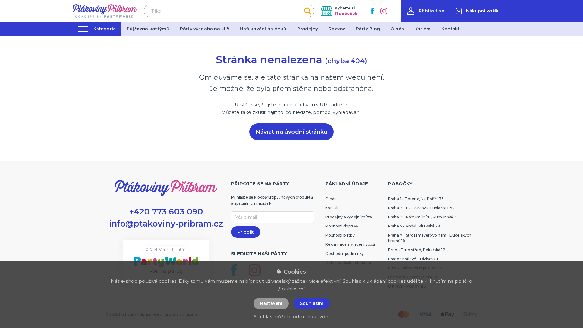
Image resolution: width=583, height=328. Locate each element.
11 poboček (346, 13)
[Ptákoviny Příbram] (105, 10)
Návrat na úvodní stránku (292, 131)
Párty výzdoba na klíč (204, 29)
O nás (397, 29)
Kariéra (422, 29)
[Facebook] (372, 11)
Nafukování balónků (263, 29)
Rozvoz (337, 29)
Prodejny (307, 29)
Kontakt (450, 29)
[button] (425, 11)
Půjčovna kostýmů (148, 29)
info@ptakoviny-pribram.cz (166, 224)
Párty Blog (368, 29)
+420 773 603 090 (166, 212)
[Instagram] (384, 11)
